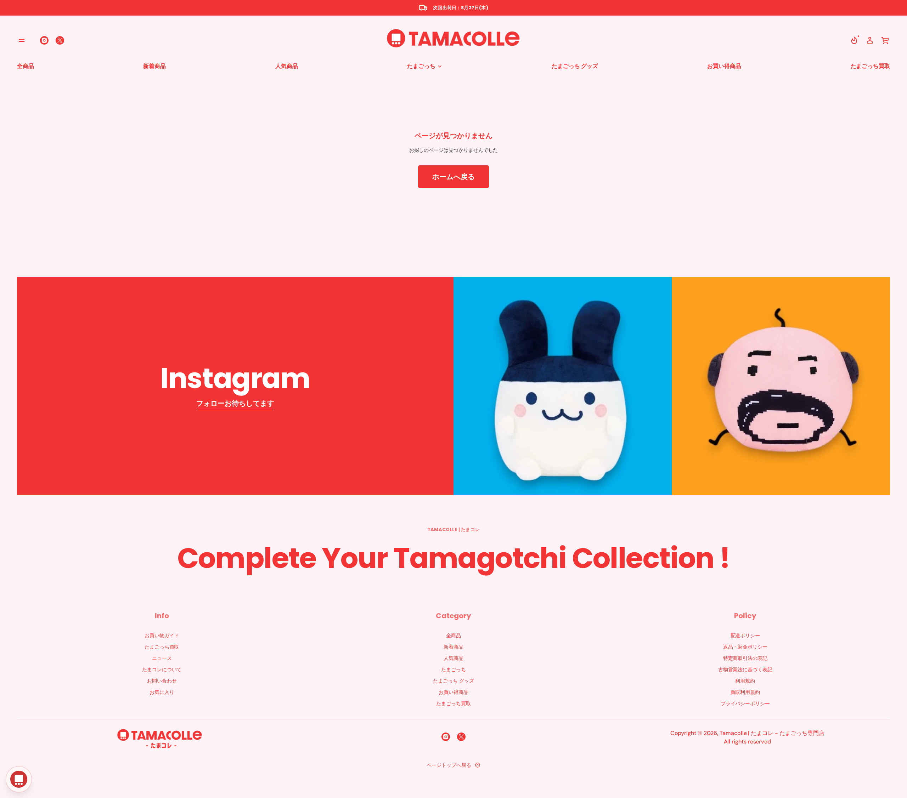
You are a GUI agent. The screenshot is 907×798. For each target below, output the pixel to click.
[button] (854, 40)
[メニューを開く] (21, 40)
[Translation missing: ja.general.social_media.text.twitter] (60, 40)
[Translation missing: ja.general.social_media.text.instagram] (44, 40)
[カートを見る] (885, 40)
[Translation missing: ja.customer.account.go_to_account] (870, 40)
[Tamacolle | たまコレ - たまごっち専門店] (453, 40)
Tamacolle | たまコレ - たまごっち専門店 (772, 733)
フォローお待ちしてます (235, 403)
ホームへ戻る (453, 177)
